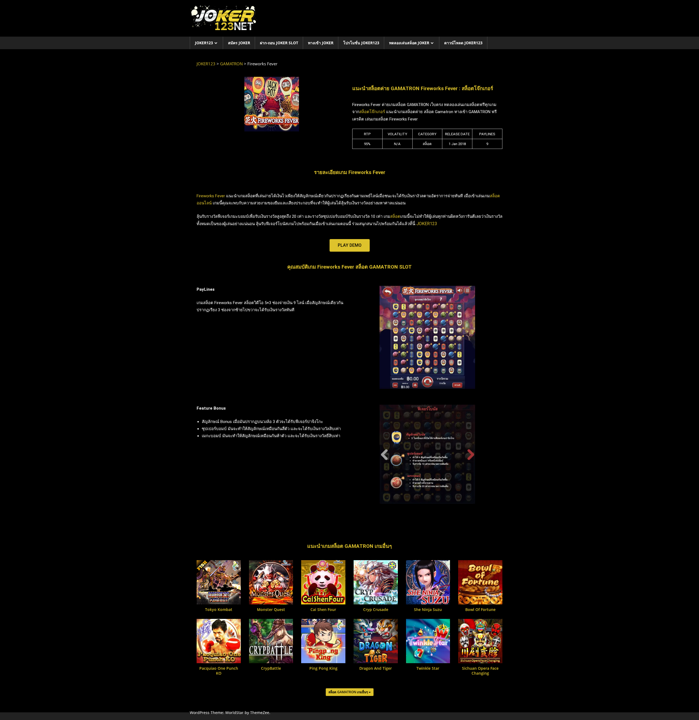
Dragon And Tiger (375, 668)
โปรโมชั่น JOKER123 (361, 42)
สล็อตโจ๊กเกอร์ (372, 111)
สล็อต (395, 216)
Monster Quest (271, 609)
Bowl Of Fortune (480, 609)
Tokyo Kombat (218, 609)
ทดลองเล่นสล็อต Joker (409, 42)
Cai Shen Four (323, 609)
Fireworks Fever (211, 195)
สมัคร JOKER (239, 42)
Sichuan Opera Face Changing (480, 671)
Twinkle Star (427, 668)
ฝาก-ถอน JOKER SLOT (279, 42)
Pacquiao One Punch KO (218, 671)
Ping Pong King (323, 668)
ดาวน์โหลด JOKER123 (463, 42)
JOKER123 (204, 42)
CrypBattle (271, 668)
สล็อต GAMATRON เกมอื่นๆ (348, 692)
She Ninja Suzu (428, 609)
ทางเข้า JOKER (320, 42)
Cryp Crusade (375, 609)
